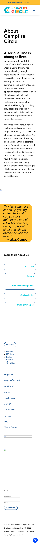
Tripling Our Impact (25, 305)
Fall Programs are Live (18, 3)
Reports (30, 276)
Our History (29, 266)
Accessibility (30, 531)
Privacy (13, 531)
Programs (8, 375)
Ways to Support (12, 380)
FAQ (6, 422)
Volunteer (8, 386)
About (7, 392)
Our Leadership (27, 295)
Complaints (20, 531)
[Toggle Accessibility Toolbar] (35, 540)
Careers (7, 404)
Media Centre (10, 427)
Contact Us (9, 409)
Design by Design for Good (13, 535)
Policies (7, 416)
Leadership (9, 398)
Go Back (10, 345)
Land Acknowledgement (23, 286)
